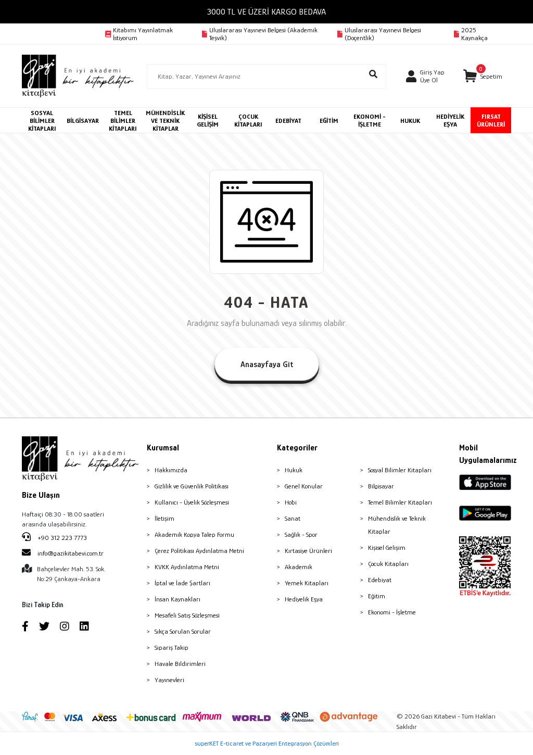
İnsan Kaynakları (177, 599)
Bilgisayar (381, 486)
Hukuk (293, 470)
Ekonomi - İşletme (392, 612)
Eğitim (376, 596)
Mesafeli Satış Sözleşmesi (187, 615)
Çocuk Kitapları (388, 564)
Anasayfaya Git (266, 364)
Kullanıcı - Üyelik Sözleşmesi (192, 502)
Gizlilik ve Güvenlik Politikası (192, 486)
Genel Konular (304, 486)
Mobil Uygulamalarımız (485, 454)
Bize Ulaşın (41, 495)
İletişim (164, 518)
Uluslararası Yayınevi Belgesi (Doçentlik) (383, 34)
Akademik (298, 567)
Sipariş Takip (171, 647)
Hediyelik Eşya (304, 599)
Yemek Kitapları (306, 583)
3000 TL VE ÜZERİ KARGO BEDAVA (266, 12)
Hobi (291, 502)
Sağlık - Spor (301, 534)
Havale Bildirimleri (180, 664)
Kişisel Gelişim (386, 547)
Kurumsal (163, 447)
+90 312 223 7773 (61, 538)
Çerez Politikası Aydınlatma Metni (199, 551)
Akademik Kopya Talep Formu (194, 534)
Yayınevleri (169, 680)
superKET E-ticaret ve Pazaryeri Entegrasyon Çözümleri (267, 743)
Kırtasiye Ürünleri (308, 551)
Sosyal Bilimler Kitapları (400, 470)
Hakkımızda (171, 470)
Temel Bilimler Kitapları (400, 502)
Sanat (292, 518)
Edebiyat (379, 580)
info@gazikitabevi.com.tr (70, 553)
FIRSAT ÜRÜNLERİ (491, 120)
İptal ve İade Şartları (182, 583)
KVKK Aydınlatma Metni (187, 567)
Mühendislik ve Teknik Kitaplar (397, 524)
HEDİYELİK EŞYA (450, 120)
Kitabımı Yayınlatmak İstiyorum (143, 34)
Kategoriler (297, 447)
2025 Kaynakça (474, 34)
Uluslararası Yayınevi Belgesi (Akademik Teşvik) (263, 34)
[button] (482, 76)
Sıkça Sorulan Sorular (183, 631)
